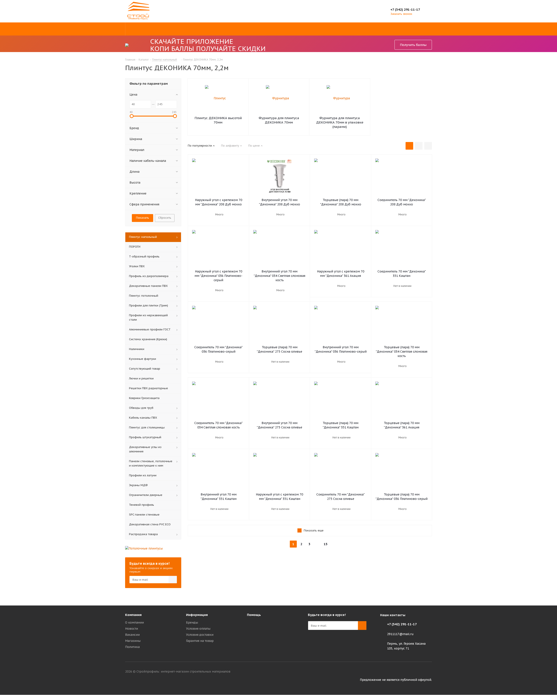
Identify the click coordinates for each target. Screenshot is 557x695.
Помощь (254, 615)
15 (325, 544)
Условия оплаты (198, 629)
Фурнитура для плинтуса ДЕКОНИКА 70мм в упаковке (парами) (339, 122)
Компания (133, 615)
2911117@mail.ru (400, 634)
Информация (197, 615)
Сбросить (164, 218)
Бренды (192, 622)
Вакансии (132, 635)
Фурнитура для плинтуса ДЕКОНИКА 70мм (279, 120)
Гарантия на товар (200, 641)
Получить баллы (413, 45)
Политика (132, 647)
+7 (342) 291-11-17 (405, 9)
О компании (134, 622)
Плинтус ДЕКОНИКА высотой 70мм (218, 120)
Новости (131, 629)
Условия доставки (199, 635)
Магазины (133, 641)
